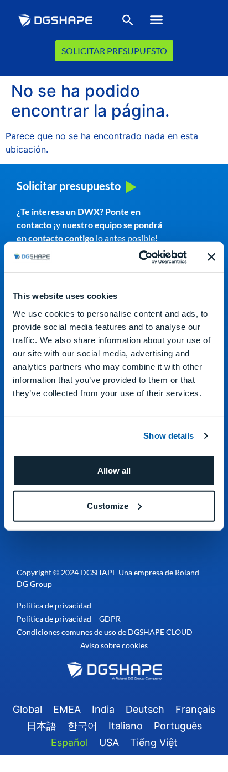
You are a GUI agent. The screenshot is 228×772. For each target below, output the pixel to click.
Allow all (114, 470)
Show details (168, 435)
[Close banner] (211, 257)
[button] (156, 19)
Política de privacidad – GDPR (69, 618)
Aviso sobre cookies (114, 645)
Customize (107, 505)
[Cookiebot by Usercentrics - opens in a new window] (141, 257)
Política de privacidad (54, 605)
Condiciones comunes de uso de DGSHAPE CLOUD (105, 632)
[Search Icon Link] (128, 22)
